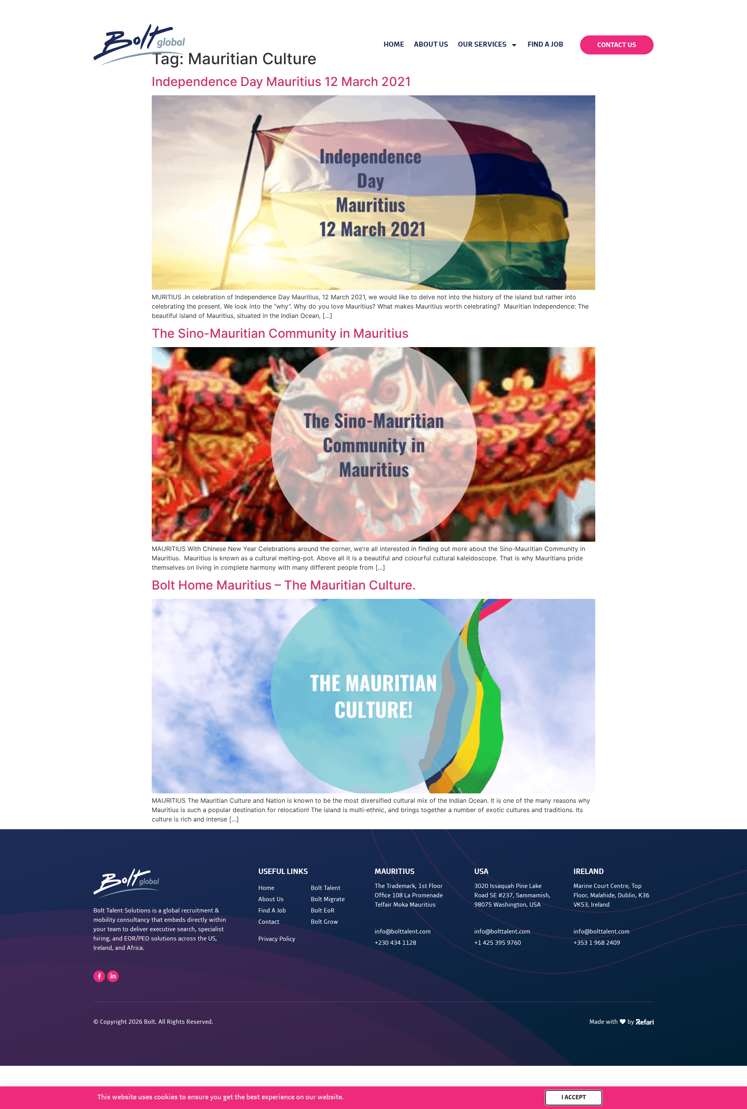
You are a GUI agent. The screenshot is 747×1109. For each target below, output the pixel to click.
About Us (431, 44)
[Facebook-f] (99, 976)
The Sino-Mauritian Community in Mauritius (280, 333)
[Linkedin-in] (113, 976)
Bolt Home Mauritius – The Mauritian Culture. (284, 585)
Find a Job (545, 44)
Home (394, 44)
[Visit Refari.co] (645, 1021)
